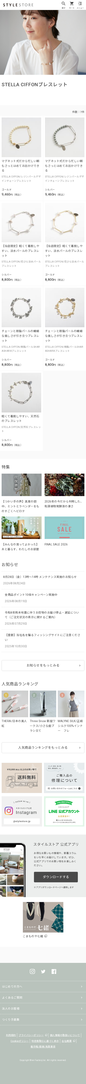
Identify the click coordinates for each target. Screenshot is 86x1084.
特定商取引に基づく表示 (45, 1041)
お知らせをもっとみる (43, 665)
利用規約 (11, 1035)
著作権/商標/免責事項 (43, 1046)
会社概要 (67, 1041)
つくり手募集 (10, 1019)
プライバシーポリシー (31, 1035)
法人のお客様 (10, 1008)
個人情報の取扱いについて (65, 1035)
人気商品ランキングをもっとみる (43, 748)
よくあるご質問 (12, 997)
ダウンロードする (56, 877)
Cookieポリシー (20, 1041)
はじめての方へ (12, 986)
